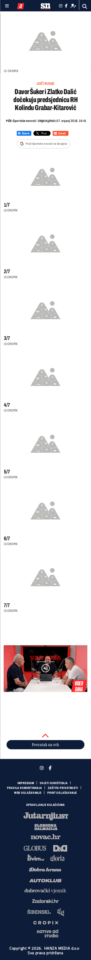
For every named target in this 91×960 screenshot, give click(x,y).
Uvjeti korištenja (53, 783)
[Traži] (85, 6)
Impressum (25, 783)
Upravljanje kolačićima (45, 805)
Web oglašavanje (28, 793)
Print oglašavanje (62, 793)
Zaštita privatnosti (63, 788)
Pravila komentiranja (24, 788)
